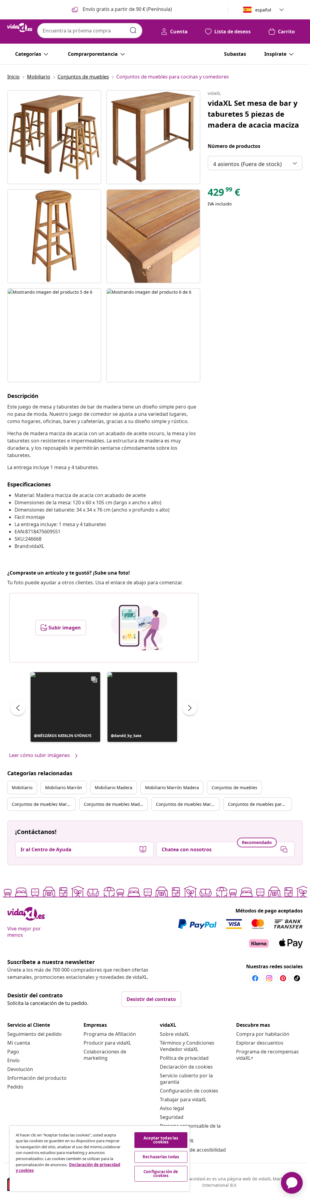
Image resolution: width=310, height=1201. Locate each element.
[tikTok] (297, 978)
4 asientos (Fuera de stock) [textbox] (247, 164)
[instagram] (269, 978)
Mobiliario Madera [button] (113, 787)
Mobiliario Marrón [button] (63, 787)
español (263, 10)
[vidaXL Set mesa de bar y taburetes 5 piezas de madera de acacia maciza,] (54, 137)
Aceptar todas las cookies (160, 1140)
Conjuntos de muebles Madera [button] (115, 804)
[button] (121, 9)
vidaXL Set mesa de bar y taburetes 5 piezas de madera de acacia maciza (253, 114)
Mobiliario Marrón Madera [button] (172, 787)
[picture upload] (139, 628)
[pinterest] (283, 978)
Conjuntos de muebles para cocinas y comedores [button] (260, 804)
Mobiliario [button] (22, 787)
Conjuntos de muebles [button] (234, 787)
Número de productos (234, 146)
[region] (100, 1158)
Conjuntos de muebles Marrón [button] (43, 804)
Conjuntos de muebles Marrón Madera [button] (187, 804)
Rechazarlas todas (161, 1156)
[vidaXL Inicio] (19, 27)
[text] (224, 193)
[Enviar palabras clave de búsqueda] (133, 30)
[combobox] (89, 30)
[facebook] (255, 978)
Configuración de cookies (189, 1090)
